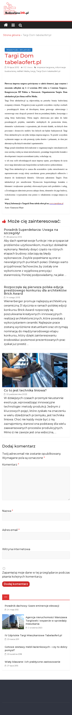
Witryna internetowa (16, 549)
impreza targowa (45, 67)
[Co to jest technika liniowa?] (34, 354)
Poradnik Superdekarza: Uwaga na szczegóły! (31, 231)
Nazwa (7, 511)
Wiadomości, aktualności (18, 49)
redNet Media (23, 71)
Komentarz (10, 464)
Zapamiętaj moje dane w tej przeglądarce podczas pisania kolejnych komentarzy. (36, 574)
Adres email (11, 530)
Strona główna (11, 35)
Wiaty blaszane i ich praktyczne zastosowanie (32, 661)
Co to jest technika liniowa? (25, 390)
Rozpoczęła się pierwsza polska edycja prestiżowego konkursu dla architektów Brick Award (35, 290)
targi (32, 71)
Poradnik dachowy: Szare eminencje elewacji (32, 605)
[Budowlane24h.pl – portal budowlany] (6, 25)
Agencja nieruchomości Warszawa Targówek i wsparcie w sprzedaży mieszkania (46, 620)
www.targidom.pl (56, 203)
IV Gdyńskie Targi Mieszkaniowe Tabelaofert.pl (33, 635)
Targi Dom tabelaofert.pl (48, 71)
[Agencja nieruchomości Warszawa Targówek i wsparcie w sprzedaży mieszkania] (14, 616)
